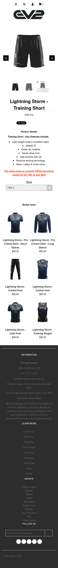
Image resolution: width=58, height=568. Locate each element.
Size (29, 182)
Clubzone (29, 452)
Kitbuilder (29, 442)
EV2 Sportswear (30, 555)
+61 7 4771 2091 (29, 373)
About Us (29, 436)
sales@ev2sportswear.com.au (29, 378)
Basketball (29, 501)
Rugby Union (29, 505)
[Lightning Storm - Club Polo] (15, 324)
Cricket (29, 497)
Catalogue (29, 457)
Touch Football (29, 512)
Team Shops (29, 447)
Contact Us (29, 431)
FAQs (29, 473)
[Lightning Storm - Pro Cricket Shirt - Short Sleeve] (15, 234)
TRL (29, 516)
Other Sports (29, 520)
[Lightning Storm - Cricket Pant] (15, 281)
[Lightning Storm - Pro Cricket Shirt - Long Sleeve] (43, 234)
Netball (29, 494)
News (29, 468)
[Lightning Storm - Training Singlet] (43, 324)
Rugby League (29, 486)
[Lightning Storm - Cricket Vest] (43, 281)
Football (29, 490)
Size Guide (29, 463)
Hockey (29, 509)
